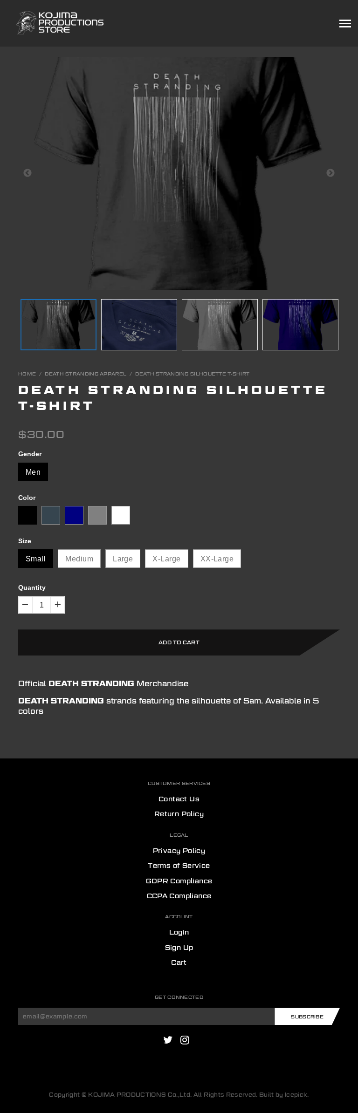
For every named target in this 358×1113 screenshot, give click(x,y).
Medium (79, 559)
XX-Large (217, 559)
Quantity (32, 587)
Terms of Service (179, 865)
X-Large (166, 559)
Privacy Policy (179, 850)
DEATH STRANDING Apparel (85, 373)
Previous (27, 173)
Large (123, 559)
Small (36, 559)
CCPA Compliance (179, 896)
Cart (179, 962)
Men (33, 472)
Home (27, 373)
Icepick (296, 1094)
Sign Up (179, 947)
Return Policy (179, 814)
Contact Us (179, 799)
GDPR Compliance (179, 881)
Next (330, 173)
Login (179, 932)
